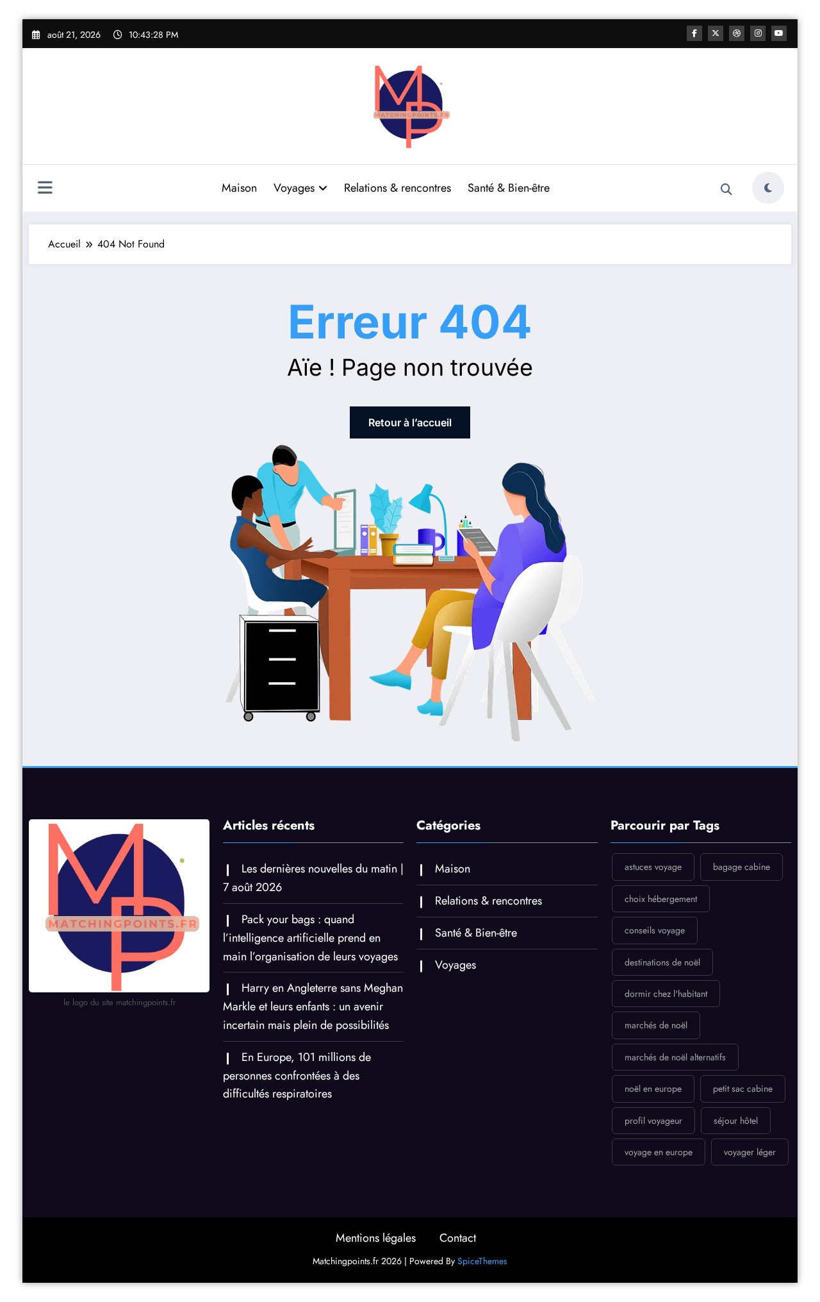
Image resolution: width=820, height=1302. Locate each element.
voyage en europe (659, 1152)
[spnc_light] (768, 188)
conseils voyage (655, 930)
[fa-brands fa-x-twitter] (715, 33)
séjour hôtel (736, 1120)
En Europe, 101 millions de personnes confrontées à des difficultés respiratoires (297, 1076)
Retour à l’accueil (410, 422)
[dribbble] (736, 33)
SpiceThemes (482, 1261)
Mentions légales (376, 1238)
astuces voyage (653, 866)
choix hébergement (661, 898)
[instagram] (758, 33)
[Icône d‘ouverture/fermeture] (44, 189)
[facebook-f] (694, 33)
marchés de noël (656, 1025)
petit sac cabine (743, 1088)
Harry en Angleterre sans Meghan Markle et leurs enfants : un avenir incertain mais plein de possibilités (313, 1006)
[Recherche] (726, 190)
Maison (239, 187)
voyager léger (750, 1152)
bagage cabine (741, 866)
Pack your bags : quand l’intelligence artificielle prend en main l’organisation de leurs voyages (310, 938)
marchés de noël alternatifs (675, 1057)
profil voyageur (653, 1120)
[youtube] (779, 33)
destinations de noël (662, 962)
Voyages (294, 187)
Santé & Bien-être (509, 187)
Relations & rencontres (397, 187)
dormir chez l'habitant (666, 993)
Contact (457, 1238)
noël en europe (653, 1088)
